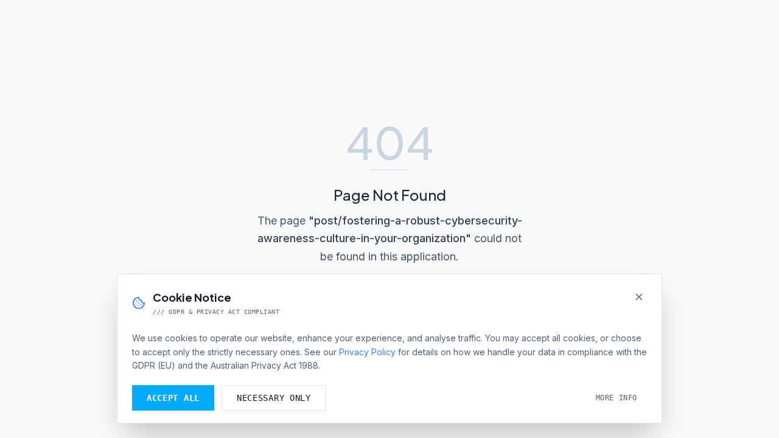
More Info (616, 398)
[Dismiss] (639, 297)
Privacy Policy (367, 352)
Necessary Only (274, 398)
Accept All (173, 398)
